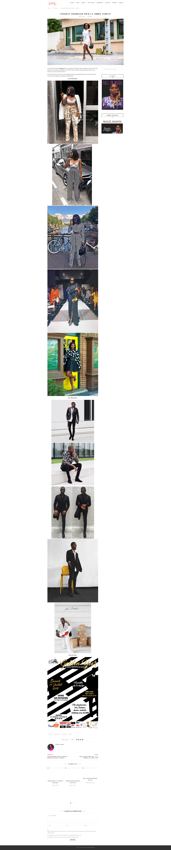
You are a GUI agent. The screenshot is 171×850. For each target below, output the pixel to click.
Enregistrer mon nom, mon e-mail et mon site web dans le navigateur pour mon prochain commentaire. (71, 832)
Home (48, 8)
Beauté (83, 2)
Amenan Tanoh (59, 744)
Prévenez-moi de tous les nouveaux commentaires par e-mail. (65, 835)
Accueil (72, 2)
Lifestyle (107, 2)
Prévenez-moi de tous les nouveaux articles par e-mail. (64, 837)
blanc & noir (56, 734)
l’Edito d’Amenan (112, 115)
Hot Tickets (91, 2)
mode (77, 2)
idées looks (63, 734)
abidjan (50, 734)
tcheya (70, 734)
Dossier (114, 2)
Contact (121, 2)
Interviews (100, 2)
